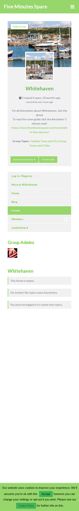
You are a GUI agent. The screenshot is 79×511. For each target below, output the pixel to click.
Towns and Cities (39, 145)
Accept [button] (46, 493)
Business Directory (23, 159)
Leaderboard (20, 227)
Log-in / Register (22, 176)
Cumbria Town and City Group (48, 141)
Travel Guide (48, 159)
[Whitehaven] (39, 68)
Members (39, 219)
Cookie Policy (26, 505)
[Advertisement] (31, 349)
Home (15, 193)
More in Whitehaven (24, 184)
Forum (16, 210)
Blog (14, 201)
